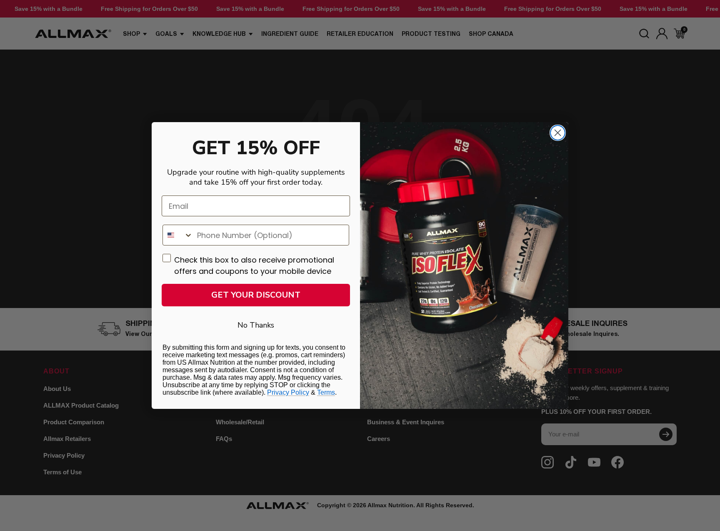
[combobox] (178, 235)
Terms (326, 392)
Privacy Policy (288, 392)
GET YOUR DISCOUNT (255, 295)
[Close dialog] (557, 132)
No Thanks (256, 325)
